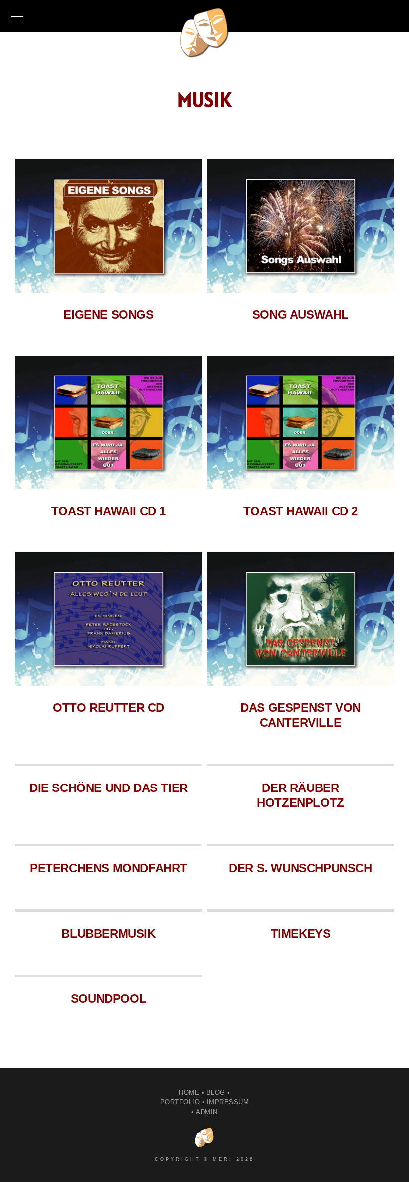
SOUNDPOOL (108, 998)
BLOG (215, 1092)
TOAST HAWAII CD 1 (108, 511)
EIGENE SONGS (108, 314)
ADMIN (207, 1112)
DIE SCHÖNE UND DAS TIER (108, 787)
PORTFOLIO (180, 1102)
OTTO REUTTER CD (108, 707)
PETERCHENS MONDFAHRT (108, 868)
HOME (189, 1092)
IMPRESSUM (228, 1102)
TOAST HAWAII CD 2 (300, 511)
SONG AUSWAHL (300, 314)
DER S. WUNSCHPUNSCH (300, 868)
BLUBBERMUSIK (108, 933)
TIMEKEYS (301, 933)
